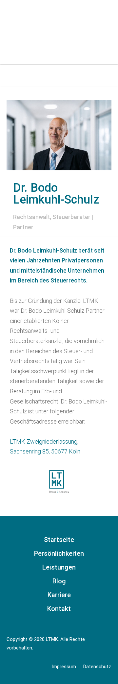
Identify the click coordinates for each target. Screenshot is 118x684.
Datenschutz (97, 667)
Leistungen (59, 567)
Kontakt (59, 609)
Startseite (59, 540)
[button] (104, 22)
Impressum (63, 667)
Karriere (59, 595)
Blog (59, 581)
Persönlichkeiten (59, 553)
